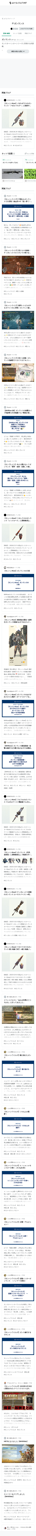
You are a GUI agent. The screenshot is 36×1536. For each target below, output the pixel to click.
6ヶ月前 (14, 247)
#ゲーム (26, 734)
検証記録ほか (10, 567)
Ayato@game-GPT (12, 616)
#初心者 (6, 1097)
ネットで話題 (17, 33)
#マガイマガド (8, 988)
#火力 (29, 785)
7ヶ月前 (18, 515)
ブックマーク (7, 160)
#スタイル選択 (17, 734)
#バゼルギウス (17, 145)
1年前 (19, 997)
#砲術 (6, 788)
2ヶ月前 (18, 100)
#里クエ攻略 (20, 291)
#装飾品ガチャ (8, 1482)
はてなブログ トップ (9, 18)
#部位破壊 (24, 683)
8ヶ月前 (21, 616)
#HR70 (19, 1480)
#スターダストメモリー (11, 1100)
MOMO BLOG (11, 100)
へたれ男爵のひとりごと (13, 1052)
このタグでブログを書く (26, 28)
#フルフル (16, 841)
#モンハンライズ (9, 291)
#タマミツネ (8, 1043)
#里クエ (27, 346)
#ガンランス (8, 145)
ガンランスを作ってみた (10, 162)
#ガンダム (13, 1097)
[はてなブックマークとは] (14, 153)
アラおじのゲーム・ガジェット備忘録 (17, 1383)
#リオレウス (8, 559)
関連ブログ (28, 33)
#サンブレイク (25, 239)
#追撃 (10, 788)
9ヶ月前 (18, 849)
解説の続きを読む (17, 51)
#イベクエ (20, 1041)
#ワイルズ (15, 1427)
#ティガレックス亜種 (10, 935)
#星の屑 (12, 1154)
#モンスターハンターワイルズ (13, 1262)
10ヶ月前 (18, 889)
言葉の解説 (6, 33)
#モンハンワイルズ (10, 1041)
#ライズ (23, 504)
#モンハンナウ (8, 608)
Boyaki (9, 196)
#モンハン (7, 239)
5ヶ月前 (14, 196)
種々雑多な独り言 (12, 997)
